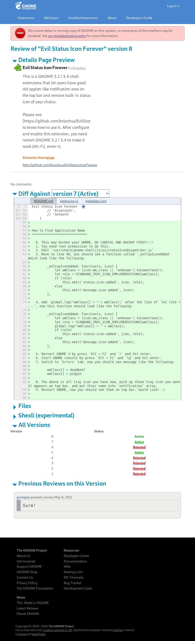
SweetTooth (38, 634)
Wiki (67, 566)
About (112, 18)
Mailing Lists (73, 572)
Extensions (26, 18)
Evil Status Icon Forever (45, 67)
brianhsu (79, 68)
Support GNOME (29, 566)
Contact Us (25, 577)
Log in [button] (172, 6)
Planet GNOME (28, 614)
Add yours (51, 18)
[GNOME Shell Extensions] (26, 6)
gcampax (23, 497)
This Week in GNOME (33, 603)
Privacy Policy (27, 583)
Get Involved (26, 561)
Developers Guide (139, 18)
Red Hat (118, 630)
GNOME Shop (27, 572)
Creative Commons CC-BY (57, 630)
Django (23, 634)
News (21, 597)
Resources (71, 550)
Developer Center (76, 556)
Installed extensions (83, 18)
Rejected (139, 447)
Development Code (78, 588)
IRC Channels (73, 577)
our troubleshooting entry (67, 36)
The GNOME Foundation (35, 588)
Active (139, 442)
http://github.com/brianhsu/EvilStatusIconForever (60, 165)
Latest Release (27, 608)
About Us (23, 556)
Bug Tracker (72, 583)
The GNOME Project (32, 550)
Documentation (75, 561)
